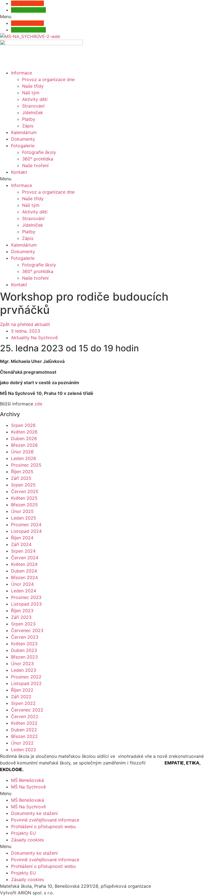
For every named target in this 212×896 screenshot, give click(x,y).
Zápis (27, 126)
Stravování (33, 106)
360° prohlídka (37, 159)
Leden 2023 (23, 670)
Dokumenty (23, 139)
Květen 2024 (24, 564)
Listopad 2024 (26, 531)
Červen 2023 (24, 637)
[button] (106, 16)
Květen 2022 (24, 723)
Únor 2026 (22, 451)
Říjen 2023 (22, 610)
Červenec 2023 (27, 630)
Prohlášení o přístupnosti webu (43, 826)
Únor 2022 (22, 743)
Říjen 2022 (22, 690)
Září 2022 (21, 696)
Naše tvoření (35, 165)
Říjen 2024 (22, 538)
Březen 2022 (24, 736)
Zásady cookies (27, 839)
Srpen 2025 (23, 485)
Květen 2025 (24, 498)
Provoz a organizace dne (48, 79)
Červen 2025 (24, 491)
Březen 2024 (24, 577)
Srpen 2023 (23, 624)
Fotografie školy (39, 152)
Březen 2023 (24, 657)
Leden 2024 (23, 590)
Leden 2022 (23, 749)
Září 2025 (21, 478)
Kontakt (19, 172)
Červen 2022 (24, 716)
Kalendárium (24, 132)
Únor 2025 (22, 511)
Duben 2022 (24, 729)
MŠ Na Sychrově (28, 10)
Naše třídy (33, 86)
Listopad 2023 (26, 604)
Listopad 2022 (26, 683)
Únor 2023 (22, 663)
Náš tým (30, 92)
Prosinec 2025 (26, 465)
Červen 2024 (24, 557)
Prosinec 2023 (26, 597)
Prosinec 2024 (26, 524)
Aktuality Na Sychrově (34, 337)
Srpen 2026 (23, 425)
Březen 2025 (24, 504)
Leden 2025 (23, 518)
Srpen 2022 (23, 703)
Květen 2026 (24, 432)
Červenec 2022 (27, 710)
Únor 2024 (22, 584)
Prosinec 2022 (26, 677)
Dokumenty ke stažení (34, 813)
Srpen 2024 (23, 551)
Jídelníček (32, 112)
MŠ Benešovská (27, 3)
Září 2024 (21, 544)
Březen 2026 (24, 445)
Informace (21, 73)
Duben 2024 (24, 571)
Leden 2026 (23, 458)
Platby (28, 119)
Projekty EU (23, 833)
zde (37, 403)
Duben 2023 (24, 650)
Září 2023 (21, 617)
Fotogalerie (23, 145)
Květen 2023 (24, 643)
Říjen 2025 (22, 471)
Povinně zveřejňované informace (45, 820)
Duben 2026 (24, 438)
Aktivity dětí (34, 99)
